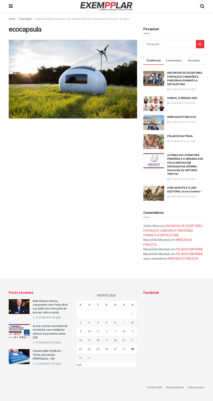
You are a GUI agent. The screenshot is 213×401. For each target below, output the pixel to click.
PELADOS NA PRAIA (180, 136)
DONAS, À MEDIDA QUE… (183, 98)
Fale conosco (196, 387)
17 (89, 340)
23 (80, 349)
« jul (78, 364)
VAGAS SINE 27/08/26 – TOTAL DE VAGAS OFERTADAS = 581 (48, 354)
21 (123, 340)
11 (97, 331)
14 (123, 331)
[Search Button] (200, 44)
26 (106, 349)
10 (89, 331)
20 (115, 340)
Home (12, 18)
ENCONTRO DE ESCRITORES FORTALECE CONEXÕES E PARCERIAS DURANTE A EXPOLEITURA (173, 230)
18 (97, 340)
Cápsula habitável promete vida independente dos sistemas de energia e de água (82, 18)
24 (89, 349)
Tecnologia (25, 18)
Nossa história (175, 387)
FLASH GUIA (154, 387)
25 (97, 349)
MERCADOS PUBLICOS (181, 116)
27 (115, 349)
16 (80, 340)
